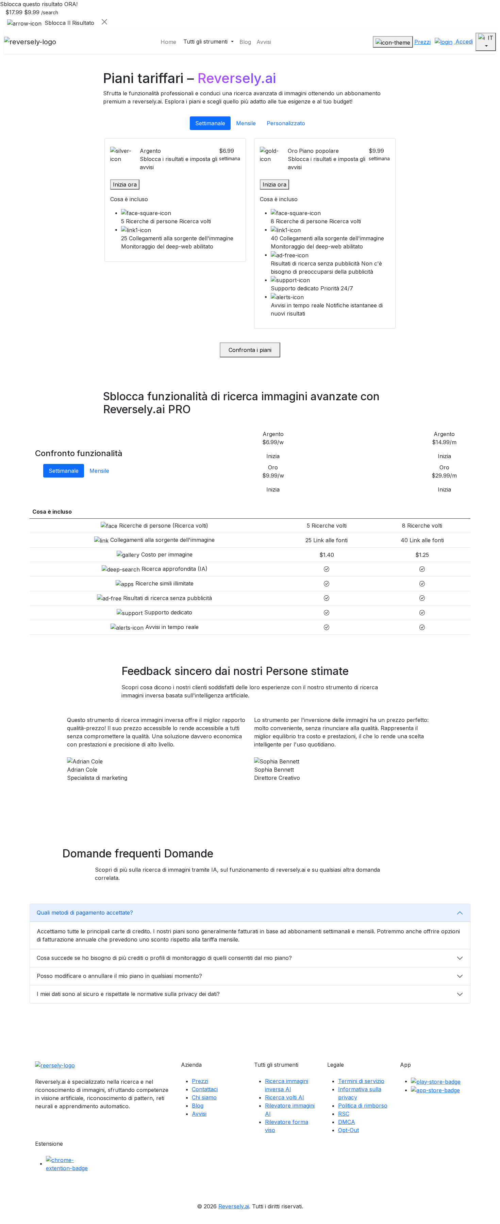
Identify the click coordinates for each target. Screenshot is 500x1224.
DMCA (346, 1121)
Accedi (463, 41)
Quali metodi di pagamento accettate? (85, 912)
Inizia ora (125, 184)
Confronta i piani (250, 350)
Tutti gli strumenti (206, 41)
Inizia (273, 456)
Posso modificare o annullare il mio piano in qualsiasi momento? (119, 975)
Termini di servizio (361, 1081)
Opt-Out (348, 1130)
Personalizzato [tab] (286, 123)
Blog (245, 41)
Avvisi (263, 41)
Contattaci (205, 1089)
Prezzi (422, 41)
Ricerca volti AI (284, 1097)
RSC (343, 1113)
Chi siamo (204, 1097)
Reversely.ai (233, 1206)
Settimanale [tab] (210, 123)
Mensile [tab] (246, 123)
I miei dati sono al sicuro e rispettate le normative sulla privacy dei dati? (128, 994)
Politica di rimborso (362, 1105)
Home (168, 41)
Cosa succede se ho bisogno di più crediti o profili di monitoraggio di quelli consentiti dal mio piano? (164, 957)
